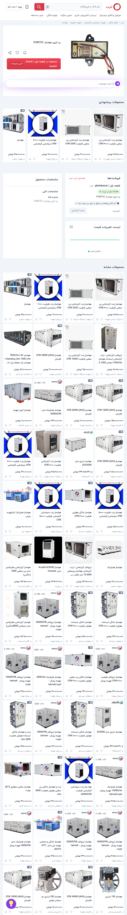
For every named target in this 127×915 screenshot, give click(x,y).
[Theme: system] (26, 7)
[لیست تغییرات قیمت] (71, 227)
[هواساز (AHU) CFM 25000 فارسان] (109, 444)
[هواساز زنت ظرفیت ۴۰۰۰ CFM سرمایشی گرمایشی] (18, 444)
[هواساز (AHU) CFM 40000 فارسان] (79, 879)
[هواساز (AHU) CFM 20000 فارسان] (79, 393)
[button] (14, 7)
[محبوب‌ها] (17, 53)
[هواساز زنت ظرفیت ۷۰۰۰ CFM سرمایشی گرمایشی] (42, 123)
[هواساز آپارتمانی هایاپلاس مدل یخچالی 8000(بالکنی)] (18, 605)
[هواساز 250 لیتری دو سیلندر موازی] (48, 879)
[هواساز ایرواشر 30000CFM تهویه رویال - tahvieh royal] (109, 824)
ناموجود (116, 211)
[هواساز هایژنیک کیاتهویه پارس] (18, 495)
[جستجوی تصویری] (47, 7)
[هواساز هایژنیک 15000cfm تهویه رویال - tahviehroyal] (109, 769)
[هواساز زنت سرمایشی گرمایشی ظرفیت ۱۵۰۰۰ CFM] (48, 495)
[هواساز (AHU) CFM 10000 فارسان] (18, 879)
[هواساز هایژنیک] (109, 550)
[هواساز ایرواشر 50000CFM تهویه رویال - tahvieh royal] (48, 605)
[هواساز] (18, 287)
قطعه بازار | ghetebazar (107, 186)
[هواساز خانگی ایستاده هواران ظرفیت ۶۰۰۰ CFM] (109, 605)
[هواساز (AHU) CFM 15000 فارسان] (109, 393)
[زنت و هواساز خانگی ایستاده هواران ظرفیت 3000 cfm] (18, 714)
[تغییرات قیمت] (25, 53)
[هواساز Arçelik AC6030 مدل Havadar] (48, 550)
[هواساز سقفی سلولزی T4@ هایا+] (18, 769)
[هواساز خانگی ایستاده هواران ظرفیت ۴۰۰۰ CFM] (79, 605)
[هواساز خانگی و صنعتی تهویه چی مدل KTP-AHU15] (48, 824)
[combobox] (72, 7)
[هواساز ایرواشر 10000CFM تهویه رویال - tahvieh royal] (18, 660)
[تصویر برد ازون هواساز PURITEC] (92, 52)
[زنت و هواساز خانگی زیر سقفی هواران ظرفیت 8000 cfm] (48, 769)
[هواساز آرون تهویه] (18, 393)
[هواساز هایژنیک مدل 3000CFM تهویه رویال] (18, 824)
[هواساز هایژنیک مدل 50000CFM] (48, 393)
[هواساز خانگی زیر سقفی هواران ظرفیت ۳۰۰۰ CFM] (79, 660)
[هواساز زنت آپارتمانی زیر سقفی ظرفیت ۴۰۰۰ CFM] (108, 123)
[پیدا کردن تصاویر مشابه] (111, 72)
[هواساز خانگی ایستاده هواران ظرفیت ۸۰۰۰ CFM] (79, 714)
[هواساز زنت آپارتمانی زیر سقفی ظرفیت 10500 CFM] (79, 338)
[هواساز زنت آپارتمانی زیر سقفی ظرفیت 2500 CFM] (75, 123)
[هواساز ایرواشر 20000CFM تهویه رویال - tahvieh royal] (79, 824)
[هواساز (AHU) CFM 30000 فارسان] (48, 338)
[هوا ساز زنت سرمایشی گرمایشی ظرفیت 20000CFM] (79, 769)
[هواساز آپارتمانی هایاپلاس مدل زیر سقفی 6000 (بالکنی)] (18, 550)
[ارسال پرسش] (117, 83)
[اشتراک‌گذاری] (10, 53)
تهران (92, 186)
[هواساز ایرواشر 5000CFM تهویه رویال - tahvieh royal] (48, 714)
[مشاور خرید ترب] (11, 904)
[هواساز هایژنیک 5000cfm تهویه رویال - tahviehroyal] (48, 660)
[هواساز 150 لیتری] (109, 879)
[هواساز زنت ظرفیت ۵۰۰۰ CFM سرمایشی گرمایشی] (109, 495)
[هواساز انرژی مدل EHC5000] (79, 444)
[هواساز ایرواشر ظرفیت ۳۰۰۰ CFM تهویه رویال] (109, 660)
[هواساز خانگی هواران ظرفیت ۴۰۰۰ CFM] (79, 495)
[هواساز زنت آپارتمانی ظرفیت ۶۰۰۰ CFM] (48, 444)
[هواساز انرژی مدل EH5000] (109, 714)
